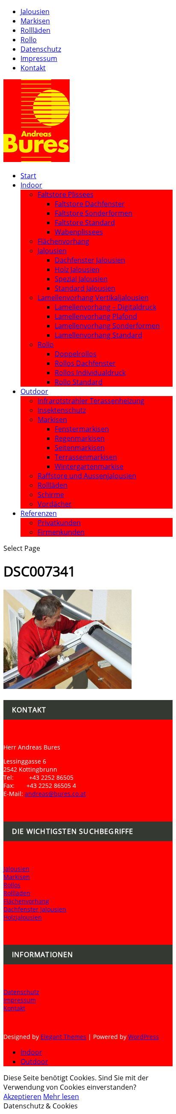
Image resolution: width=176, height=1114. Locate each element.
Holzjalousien (22, 917)
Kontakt (33, 67)
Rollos (12, 885)
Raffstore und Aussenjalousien (87, 475)
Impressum (39, 58)
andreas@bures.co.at (55, 794)
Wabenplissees (79, 232)
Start (28, 175)
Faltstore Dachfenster (90, 203)
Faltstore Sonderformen (93, 213)
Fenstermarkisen (82, 429)
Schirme (51, 494)
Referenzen (39, 513)
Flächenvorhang (63, 241)
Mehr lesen (61, 1096)
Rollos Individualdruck (90, 372)
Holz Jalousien (77, 269)
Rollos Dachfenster (85, 363)
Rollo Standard (79, 382)
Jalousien (35, 11)
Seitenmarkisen (80, 447)
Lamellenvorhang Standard (98, 335)
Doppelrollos (76, 354)
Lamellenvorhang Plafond (96, 316)
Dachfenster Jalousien (90, 260)
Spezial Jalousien (81, 279)
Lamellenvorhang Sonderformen (107, 325)
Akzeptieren (22, 1096)
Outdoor (34, 391)
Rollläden (35, 30)
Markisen (35, 21)
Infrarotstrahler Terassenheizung (91, 400)
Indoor (31, 185)
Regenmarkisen (80, 438)
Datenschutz (41, 49)
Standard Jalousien (85, 288)
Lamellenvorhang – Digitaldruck (105, 307)
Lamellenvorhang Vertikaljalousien (93, 297)
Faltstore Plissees (66, 194)
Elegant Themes (63, 1037)
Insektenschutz (62, 410)
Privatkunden (59, 522)
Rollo (29, 39)
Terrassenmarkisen (86, 457)
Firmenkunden (61, 532)
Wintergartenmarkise (89, 466)
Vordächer (55, 504)
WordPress (143, 1037)
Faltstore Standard (85, 222)
